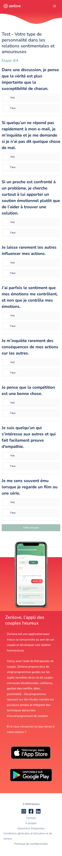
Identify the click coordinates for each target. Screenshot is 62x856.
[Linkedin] (38, 811)
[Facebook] (31, 811)
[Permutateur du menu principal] (55, 6)
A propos (31, 823)
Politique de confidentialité (31, 844)
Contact (31, 818)
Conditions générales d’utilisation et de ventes (27, 836)
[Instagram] (23, 811)
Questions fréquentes (31, 828)
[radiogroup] (31, 91)
